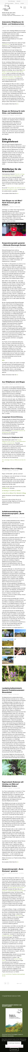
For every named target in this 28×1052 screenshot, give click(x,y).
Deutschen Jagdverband (7, 935)
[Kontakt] (11, 8)
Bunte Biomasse (11, 1)
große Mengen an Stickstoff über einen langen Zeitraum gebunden (13, 71)
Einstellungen (14, 1049)
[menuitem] (12, 1)
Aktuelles (18, 1)
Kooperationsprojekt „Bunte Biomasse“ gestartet (12, 870)
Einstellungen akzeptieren (14, 1043)
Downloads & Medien (9, 3)
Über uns (17, 3)
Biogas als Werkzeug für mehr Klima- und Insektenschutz (13, 112)
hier (17, 104)
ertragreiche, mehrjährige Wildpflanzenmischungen (13, 890)
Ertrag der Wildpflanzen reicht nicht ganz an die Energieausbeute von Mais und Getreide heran (14, 441)
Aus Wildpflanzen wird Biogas (13, 382)
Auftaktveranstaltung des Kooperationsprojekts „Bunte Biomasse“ (13, 513)
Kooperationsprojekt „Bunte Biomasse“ (16, 887)
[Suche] (20, 8)
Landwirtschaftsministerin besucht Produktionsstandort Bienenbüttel (13, 690)
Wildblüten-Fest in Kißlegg (12, 468)
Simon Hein (18, 115)
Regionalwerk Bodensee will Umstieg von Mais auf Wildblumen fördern (12, 784)
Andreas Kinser (17, 788)
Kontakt (22, 3)
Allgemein (12, 26)
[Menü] (24, 8)
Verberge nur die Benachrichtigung (14, 1046)
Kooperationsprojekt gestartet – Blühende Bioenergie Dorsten (14, 244)
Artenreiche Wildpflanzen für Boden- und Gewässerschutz (13, 23)
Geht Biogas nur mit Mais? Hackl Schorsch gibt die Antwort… (12, 202)
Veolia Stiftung (18, 915)
